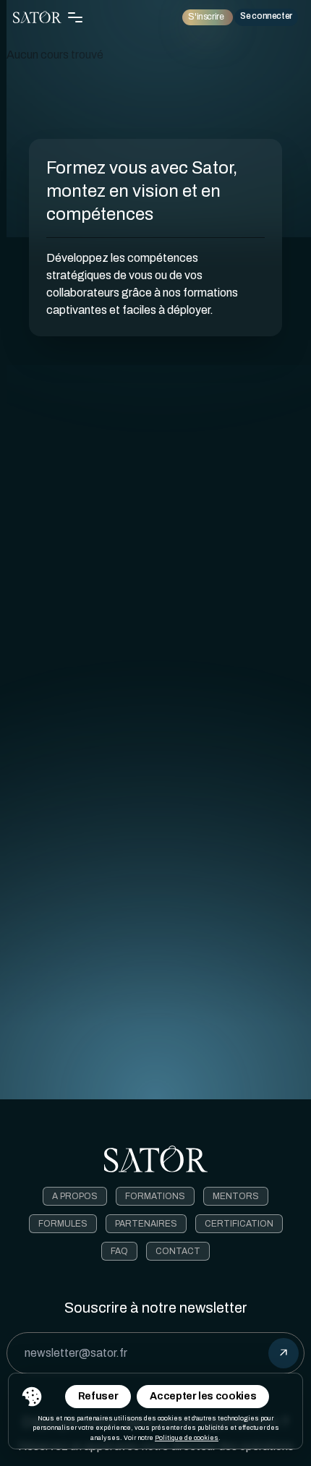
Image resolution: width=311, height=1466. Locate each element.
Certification (239, 1224)
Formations (155, 1196)
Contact (178, 1251)
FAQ (119, 1251)
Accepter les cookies (203, 1396)
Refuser (98, 1396)
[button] (31, 1396)
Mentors (236, 1196)
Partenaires (146, 1224)
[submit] (283, 1353)
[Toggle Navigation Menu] (75, 17)
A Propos (75, 1196)
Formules (63, 1224)
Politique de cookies (186, 1437)
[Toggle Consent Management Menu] (31, 1396)
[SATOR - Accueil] (37, 17)
